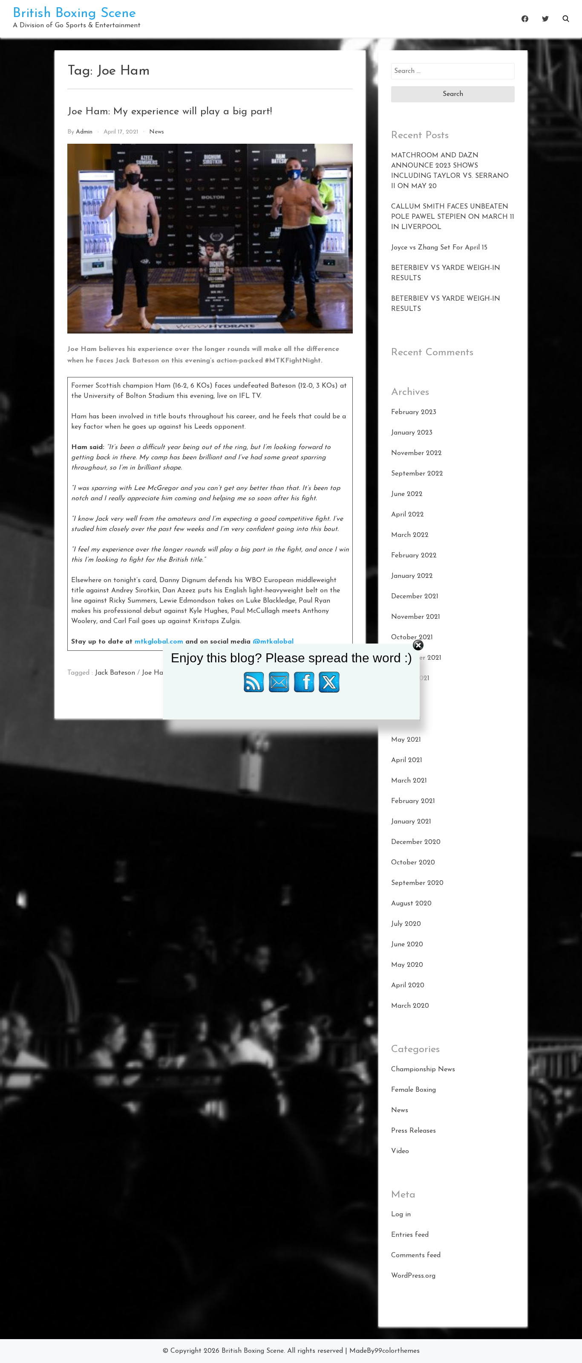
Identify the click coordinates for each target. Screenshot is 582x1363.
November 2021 (415, 617)
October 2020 (413, 862)
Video (400, 1151)
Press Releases (413, 1131)
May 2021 (406, 740)
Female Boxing (413, 1090)
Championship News (423, 1069)
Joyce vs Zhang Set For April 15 (439, 247)
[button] (565, 18)
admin (84, 132)
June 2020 (407, 944)
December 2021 (414, 596)
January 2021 (411, 821)
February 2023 (413, 412)
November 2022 (416, 453)
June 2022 (407, 494)
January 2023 (411, 432)
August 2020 (411, 903)
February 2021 (413, 801)
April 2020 (407, 985)
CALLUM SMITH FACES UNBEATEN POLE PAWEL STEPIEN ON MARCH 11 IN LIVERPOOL (452, 217)
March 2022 (410, 535)
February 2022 (414, 555)
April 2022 (407, 514)
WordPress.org (413, 1276)
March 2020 (410, 1006)
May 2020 (407, 965)
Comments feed (416, 1255)
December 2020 (416, 842)
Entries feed (410, 1235)
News (156, 132)
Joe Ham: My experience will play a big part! (169, 112)
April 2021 (406, 760)
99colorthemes (397, 1351)
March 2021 (409, 780)
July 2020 (406, 924)
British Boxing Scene (74, 13)
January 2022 (412, 576)
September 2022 (417, 473)
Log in (401, 1214)
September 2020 (417, 883)
